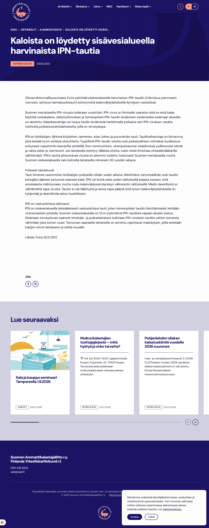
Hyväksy (135, 517)
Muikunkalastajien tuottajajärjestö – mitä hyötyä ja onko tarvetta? (100, 342)
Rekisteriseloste (117, 495)
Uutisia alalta (22, 63)
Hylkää (151, 517)
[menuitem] (65, 7)
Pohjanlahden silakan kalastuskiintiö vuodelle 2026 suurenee (164, 342)
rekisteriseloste (172, 509)
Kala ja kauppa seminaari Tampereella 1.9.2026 (36, 379)
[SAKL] (21, 11)
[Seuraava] (195, 422)
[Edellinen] (188, 422)
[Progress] (25, 422)
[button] (180, 7)
